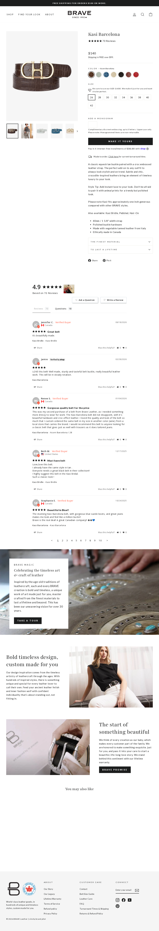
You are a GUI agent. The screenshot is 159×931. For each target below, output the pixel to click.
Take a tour (27, 620)
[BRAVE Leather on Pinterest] (117, 906)
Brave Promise (114, 769)
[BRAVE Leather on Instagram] (117, 900)
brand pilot (41, 919)
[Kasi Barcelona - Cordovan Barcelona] (29, 853)
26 (91, 97)
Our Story (48, 889)
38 (139, 97)
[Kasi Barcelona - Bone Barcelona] (20, 853)
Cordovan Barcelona (128, 75)
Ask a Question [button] (87, 300)
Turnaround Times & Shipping (94, 909)
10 (100, 540)
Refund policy (50, 909)
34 (123, 97)
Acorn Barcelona (91, 75)
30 (107, 97)
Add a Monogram (100, 118)
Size (91, 84)
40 (147, 97)
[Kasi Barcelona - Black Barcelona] (25, 853)
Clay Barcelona (99, 75)
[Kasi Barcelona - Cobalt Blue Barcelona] (16, 853)
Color (101, 68)
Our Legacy (49, 894)
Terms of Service (52, 904)
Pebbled (123, 213)
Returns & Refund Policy (91, 913)
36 (131, 97)
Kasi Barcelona (40, 379)
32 (115, 97)
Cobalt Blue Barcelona (106, 75)
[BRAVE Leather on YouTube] (130, 900)
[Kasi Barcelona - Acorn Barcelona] (8, 853)
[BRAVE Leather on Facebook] (123, 900)
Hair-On (134, 213)
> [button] (107, 540)
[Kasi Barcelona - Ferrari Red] (33, 853)
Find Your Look (29, 14)
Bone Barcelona (114, 75)
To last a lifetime (104, 249)
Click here (113, 156)
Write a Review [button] (115, 300)
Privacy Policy (50, 913)
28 (99, 97)
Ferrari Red (136, 75)
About (49, 14)
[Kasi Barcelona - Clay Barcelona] (12, 853)
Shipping (92, 57)
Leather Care (86, 899)
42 (91, 105)
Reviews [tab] (38, 308)
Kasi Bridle (112, 213)
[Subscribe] (137, 890)
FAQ (82, 904)
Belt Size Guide (87, 894)
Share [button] (39, 347)
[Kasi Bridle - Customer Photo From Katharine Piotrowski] (69, 289)
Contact (83, 889)
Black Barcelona (121, 75)
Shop (10, 14)
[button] (119, 347)
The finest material (105, 242)
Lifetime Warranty (52, 899)
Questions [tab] (60, 308)
